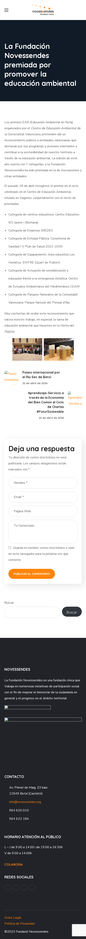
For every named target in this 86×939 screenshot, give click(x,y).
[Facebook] (7, 887)
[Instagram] (24, 887)
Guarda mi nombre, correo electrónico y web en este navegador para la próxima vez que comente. (41, 554)
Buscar (9, 602)
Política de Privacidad (19, 923)
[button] (80, 10)
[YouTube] (16, 887)
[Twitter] (32, 887)
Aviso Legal (12, 917)
